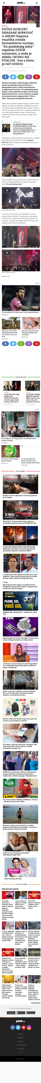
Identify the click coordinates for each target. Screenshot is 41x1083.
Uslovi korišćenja (20, 1045)
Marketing (20, 1038)
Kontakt (20, 1034)
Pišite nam (20, 1049)
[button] (5, 162)
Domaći (4, 26)
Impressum (20, 1041)
